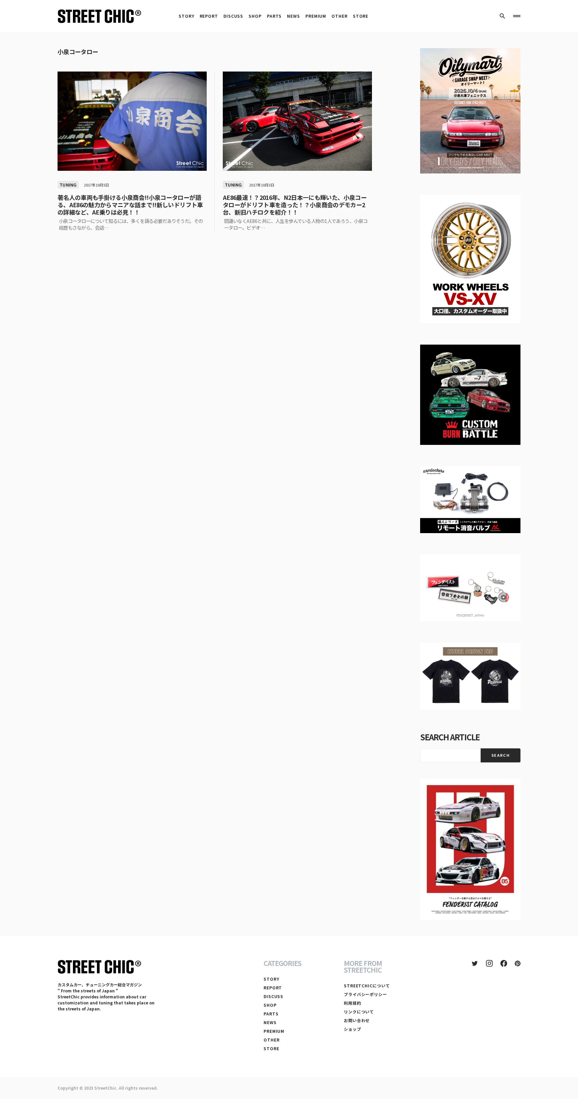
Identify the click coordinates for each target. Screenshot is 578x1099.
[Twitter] (475, 963)
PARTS (271, 1013)
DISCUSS (273, 996)
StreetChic (105, 1088)
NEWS (270, 1022)
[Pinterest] (517, 963)
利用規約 (352, 1003)
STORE (271, 1048)
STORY (271, 979)
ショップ (352, 1029)
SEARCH (500, 755)
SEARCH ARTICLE (450, 737)
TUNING (68, 184)
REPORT (273, 987)
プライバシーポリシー (365, 994)
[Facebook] (503, 963)
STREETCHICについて (367, 985)
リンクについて (359, 1011)
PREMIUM (274, 1031)
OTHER (272, 1040)
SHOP (270, 1005)
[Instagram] (489, 963)
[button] (502, 16)
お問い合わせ (357, 1020)
